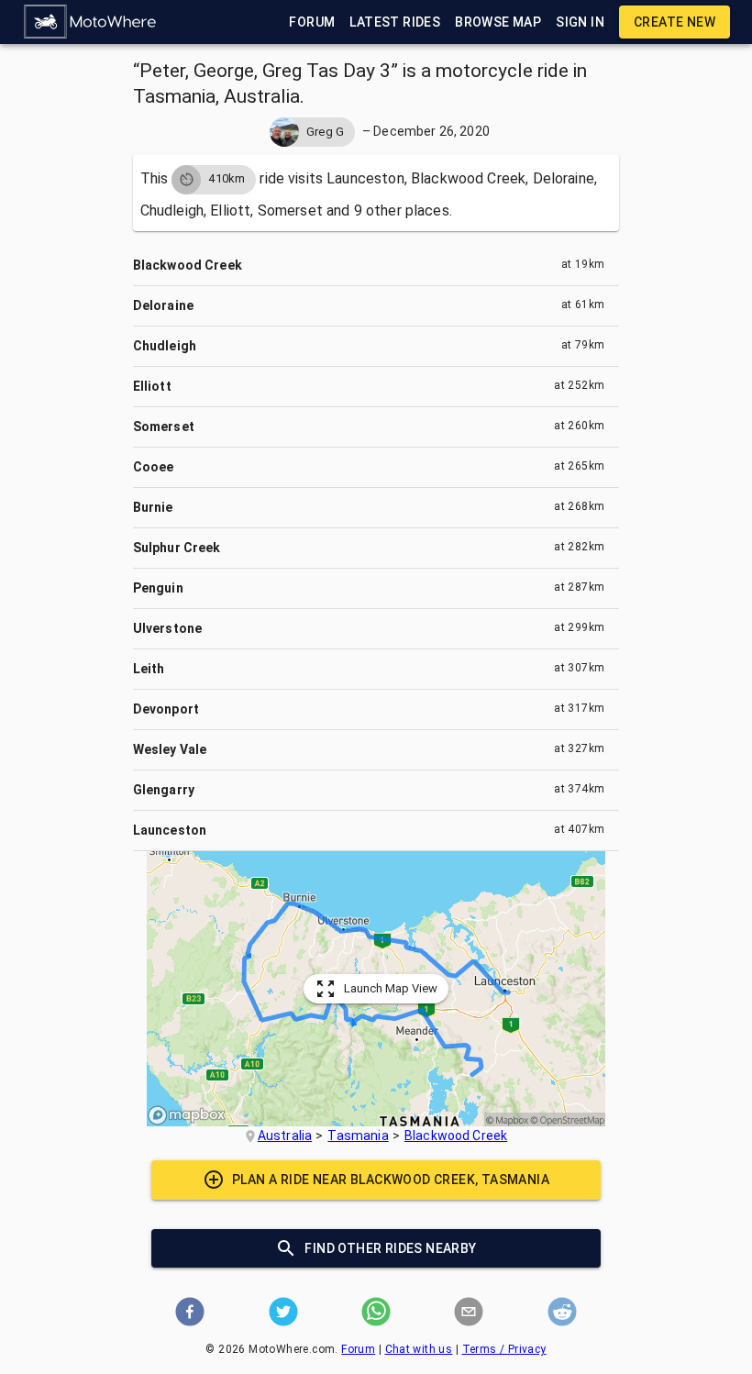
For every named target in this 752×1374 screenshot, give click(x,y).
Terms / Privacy (504, 1349)
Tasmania (357, 1135)
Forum (358, 1349)
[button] (91, 22)
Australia (285, 1135)
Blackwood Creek (455, 1135)
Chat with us (419, 1349)
